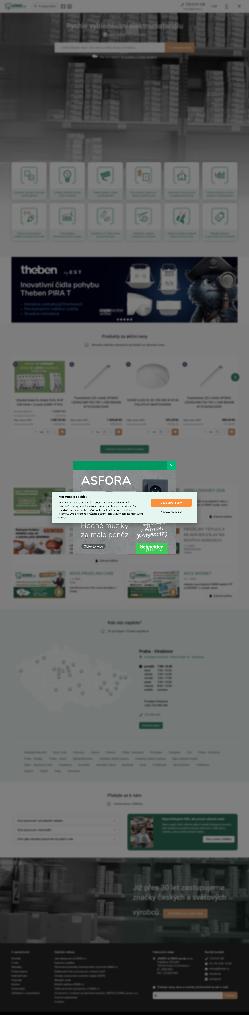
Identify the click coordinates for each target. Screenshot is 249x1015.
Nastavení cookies (171, 511)
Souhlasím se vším (171, 502)
